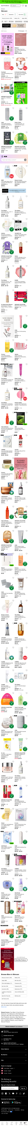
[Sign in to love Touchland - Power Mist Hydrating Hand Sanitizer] (13, 58)
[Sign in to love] (26, 58)
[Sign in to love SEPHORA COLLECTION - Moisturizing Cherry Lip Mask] (26, 290)
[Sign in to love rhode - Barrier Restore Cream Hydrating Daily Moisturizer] (26, 531)
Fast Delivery (19, 21)
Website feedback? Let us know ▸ (14, 1026)
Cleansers (3, 1015)
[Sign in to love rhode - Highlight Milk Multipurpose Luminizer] (13, 901)
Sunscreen (12, 1017)
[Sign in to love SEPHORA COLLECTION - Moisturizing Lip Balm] (13, 785)
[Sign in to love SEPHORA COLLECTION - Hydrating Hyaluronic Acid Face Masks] (26, 506)
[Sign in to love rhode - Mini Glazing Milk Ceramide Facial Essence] (26, 716)
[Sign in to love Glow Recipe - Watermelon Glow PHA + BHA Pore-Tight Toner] (26, 901)
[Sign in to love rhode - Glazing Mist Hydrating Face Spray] (26, 831)
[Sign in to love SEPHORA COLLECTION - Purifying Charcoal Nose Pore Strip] (13, 132)
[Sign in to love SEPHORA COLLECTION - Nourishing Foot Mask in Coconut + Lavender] (13, 242)
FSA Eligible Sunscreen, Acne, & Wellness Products (13, 1019)
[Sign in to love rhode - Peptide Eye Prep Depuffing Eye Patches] (13, 578)
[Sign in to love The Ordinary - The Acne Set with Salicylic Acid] (26, 670)
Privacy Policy (4, 1110)
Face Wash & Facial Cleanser (17, 1012)
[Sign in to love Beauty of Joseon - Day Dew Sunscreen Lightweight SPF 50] (13, 600)
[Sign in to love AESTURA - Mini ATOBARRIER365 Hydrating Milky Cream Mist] (26, 785)
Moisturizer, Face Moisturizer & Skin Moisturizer (12, 1014)
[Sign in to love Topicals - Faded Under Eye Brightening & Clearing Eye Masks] (26, 340)
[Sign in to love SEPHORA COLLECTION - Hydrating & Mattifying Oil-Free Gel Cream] (26, 738)
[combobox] (15, 5)
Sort (5, 21)
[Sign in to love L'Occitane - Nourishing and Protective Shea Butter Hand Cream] (13, 623)
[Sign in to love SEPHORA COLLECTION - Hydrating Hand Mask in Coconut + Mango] (26, 925)
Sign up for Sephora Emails (8, 1085)
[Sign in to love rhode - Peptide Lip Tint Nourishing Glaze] (26, 316)
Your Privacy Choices (5, 1111)
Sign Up (23, 1088)
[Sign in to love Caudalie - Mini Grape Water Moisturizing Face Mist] (13, 670)
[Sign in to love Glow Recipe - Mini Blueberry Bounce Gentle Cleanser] (26, 878)
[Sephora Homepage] (5, 6)
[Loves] (22, 6)
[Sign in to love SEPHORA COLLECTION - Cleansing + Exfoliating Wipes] (13, 82)
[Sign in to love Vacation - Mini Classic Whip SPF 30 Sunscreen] (26, 435)
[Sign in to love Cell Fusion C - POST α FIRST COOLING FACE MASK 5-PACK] (13, 831)
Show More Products (20, 960)
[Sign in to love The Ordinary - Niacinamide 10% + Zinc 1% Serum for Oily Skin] (13, 196)
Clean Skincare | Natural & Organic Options (12, 1017)
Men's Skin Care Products (13, 1015)
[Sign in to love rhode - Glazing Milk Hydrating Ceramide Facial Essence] (13, 108)
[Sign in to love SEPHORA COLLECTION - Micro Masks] (13, 693)
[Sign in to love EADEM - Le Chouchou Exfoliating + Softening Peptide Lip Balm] (26, 266)
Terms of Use (10, 1110)
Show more (4, 1007)
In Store (11, 21)
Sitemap (22, 1110)
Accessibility (17, 1110)
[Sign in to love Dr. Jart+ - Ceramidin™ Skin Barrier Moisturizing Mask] (13, 738)
